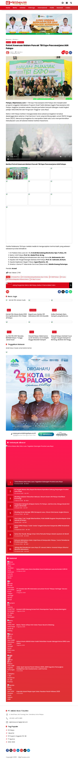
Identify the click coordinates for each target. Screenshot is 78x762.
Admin (12, 52)
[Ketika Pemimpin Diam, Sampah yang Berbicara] (61, 305)
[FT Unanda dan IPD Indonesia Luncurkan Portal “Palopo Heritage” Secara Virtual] (11, 591)
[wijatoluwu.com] (16, 3)
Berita (8, 310)
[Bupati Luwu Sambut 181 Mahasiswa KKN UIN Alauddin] (38, 305)
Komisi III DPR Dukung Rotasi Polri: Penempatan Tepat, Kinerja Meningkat (41, 609)
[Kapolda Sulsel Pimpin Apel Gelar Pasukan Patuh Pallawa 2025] (11, 692)
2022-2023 (11, 742)
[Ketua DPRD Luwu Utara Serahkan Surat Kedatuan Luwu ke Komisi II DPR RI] (11, 570)
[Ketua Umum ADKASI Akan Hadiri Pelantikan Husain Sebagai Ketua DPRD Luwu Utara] (11, 643)
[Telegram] (66, 291)
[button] (62, 3)
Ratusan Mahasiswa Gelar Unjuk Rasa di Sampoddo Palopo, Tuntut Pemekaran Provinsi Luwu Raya (41, 541)
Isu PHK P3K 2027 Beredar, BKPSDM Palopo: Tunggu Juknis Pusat (15, 338)
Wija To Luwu (36, 279)
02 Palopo (11, 730)
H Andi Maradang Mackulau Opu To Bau (35, 277)
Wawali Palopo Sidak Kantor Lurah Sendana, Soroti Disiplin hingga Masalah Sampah (38, 338)
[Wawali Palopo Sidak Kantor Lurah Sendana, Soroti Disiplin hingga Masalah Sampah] (38, 327)
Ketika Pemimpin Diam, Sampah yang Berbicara (59, 315)
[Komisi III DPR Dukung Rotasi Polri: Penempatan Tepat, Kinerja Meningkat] (11, 610)
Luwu (64, 277)
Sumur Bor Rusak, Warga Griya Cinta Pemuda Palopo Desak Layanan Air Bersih (41, 534)
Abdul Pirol (16, 277)
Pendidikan (20, 42)
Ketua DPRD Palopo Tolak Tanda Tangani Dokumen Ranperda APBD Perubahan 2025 (41, 527)
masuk (16, 348)
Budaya (8, 42)
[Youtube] (21, 750)
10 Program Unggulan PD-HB (17, 736)
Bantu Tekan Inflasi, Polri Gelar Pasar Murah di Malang (35, 625)
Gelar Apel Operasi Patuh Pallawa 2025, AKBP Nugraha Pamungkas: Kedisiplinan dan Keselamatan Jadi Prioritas (40, 668)
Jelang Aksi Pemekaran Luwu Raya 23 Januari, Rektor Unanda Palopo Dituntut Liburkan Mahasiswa (41, 548)
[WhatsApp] (70, 291)
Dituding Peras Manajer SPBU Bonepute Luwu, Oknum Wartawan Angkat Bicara (41, 512)
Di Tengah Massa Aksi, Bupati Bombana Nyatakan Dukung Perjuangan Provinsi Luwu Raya (41, 490)
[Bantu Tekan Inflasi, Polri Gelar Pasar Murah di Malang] (11, 626)
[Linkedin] (18, 750)
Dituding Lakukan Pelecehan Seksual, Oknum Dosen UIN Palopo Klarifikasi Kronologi (39, 498)
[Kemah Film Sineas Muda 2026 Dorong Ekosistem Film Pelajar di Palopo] (16, 305)
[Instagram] (14, 750)
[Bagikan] (70, 52)
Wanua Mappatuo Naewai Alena (18, 279)
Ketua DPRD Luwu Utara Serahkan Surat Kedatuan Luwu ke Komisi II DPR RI (42, 569)
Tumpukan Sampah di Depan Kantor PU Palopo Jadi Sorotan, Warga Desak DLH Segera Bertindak (41, 505)
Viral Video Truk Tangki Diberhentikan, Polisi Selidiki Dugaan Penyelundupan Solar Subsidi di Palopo (42, 519)
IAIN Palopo (55, 277)
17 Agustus (11, 739)
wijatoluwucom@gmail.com (18, 722)
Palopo (14, 42)
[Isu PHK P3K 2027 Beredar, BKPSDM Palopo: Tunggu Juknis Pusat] (16, 327)
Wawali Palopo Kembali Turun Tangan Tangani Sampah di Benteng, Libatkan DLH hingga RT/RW (61, 338)
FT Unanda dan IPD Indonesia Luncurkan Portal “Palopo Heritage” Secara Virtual (42, 590)
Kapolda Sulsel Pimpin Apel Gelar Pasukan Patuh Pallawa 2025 (38, 691)
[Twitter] (63, 291)
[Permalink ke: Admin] (8, 52)
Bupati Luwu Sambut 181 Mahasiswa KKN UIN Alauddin (38, 315)
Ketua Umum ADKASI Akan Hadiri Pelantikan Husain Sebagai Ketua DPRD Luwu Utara (43, 642)
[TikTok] (25, 750)
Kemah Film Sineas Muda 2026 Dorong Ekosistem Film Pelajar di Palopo (16, 316)
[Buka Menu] (67, 3)
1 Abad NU (11, 733)
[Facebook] (59, 291)
